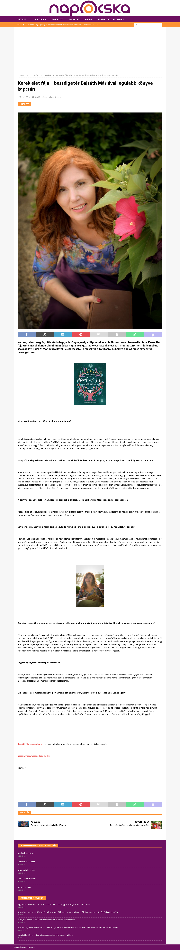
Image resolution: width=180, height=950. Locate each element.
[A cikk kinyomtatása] (117, 334)
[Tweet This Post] (45, 334)
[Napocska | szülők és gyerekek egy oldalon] (90, 8)
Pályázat (74, 19)
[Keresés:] (148, 24)
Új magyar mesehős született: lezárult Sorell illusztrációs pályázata (46, 919)
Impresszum (31, 947)
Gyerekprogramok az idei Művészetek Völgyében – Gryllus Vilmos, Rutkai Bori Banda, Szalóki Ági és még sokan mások (68, 927)
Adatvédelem (19, 947)
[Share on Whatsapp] (135, 334)
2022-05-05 (26, 97)
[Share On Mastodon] (153, 334)
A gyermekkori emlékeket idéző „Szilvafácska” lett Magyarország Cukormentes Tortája (54, 904)
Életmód (21, 19)
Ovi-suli (58, 97)
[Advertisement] (90, 52)
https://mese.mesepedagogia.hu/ (34, 756)
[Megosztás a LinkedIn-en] (63, 334)
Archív (88, 19)
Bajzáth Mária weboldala (30, 744)
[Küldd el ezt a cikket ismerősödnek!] (99, 334)
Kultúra (39, 19)
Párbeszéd (57, 19)
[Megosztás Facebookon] (27, 334)
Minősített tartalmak (111, 19)
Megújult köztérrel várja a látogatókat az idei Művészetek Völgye (45, 935)
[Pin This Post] (81, 334)
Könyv (44, 97)
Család (38, 97)
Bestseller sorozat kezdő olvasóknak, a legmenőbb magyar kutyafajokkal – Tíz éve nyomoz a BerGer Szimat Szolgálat (68, 912)
